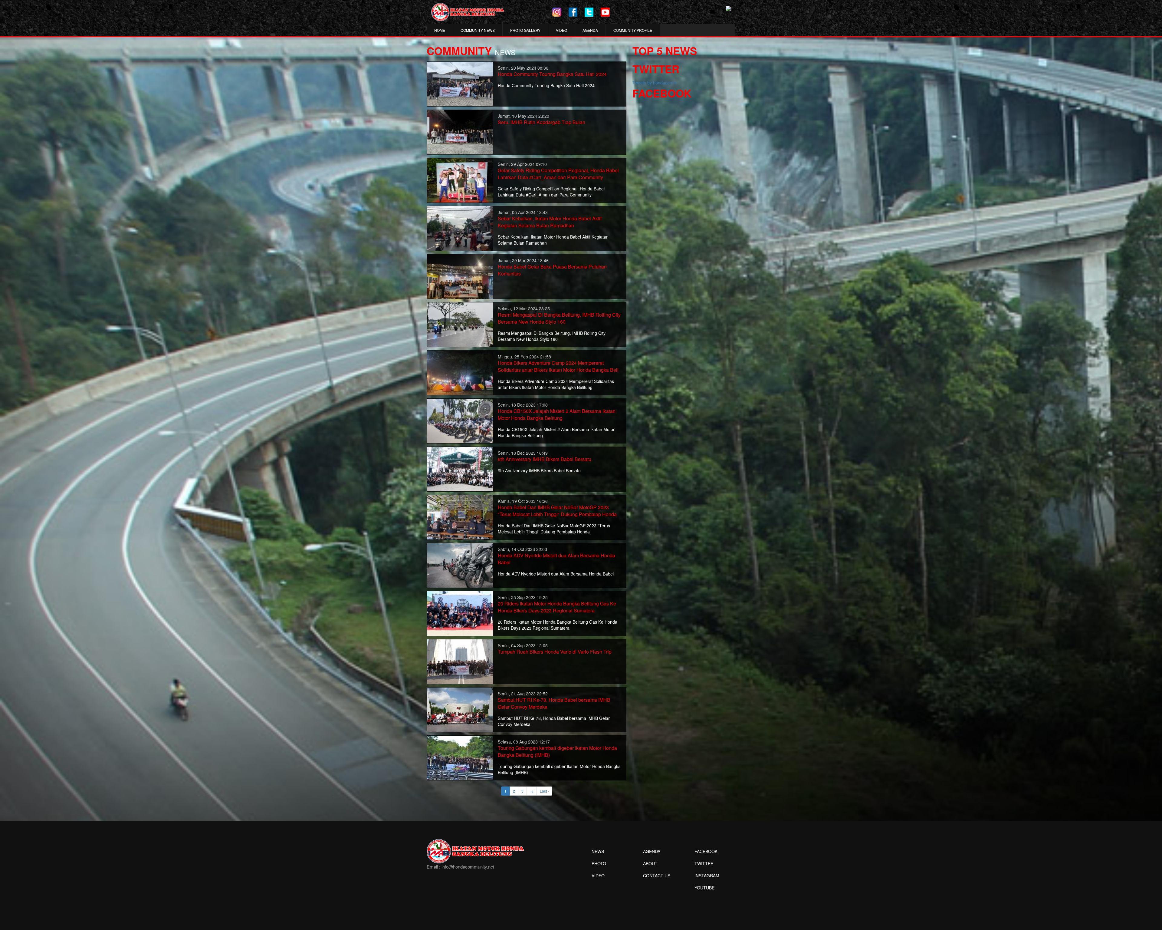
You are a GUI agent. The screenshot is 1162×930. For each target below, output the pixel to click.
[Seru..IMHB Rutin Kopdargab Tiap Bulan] (460, 131)
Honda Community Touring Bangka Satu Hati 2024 (552, 74)
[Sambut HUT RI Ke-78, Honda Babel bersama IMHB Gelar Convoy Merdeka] (460, 709)
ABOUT (650, 863)
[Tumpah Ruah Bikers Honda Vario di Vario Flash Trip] (460, 661)
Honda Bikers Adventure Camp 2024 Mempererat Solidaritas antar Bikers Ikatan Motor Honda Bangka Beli (558, 366)
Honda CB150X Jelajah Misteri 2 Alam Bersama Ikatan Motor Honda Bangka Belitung (556, 414)
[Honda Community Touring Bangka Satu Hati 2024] (460, 83)
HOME (439, 30)
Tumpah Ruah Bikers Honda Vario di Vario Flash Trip (555, 651)
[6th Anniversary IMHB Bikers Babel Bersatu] (460, 468)
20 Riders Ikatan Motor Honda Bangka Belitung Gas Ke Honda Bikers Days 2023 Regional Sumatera (557, 607)
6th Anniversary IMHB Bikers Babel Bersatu (544, 459)
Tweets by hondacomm (654, 83)
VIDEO (561, 30)
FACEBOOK (705, 851)
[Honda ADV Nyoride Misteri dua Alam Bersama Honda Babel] (460, 565)
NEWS (598, 851)
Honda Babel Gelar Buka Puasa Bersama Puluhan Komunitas (552, 270)
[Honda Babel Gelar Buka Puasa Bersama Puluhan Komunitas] (460, 276)
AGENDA (590, 30)
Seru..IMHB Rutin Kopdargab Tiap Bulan (541, 122)
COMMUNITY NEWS (478, 30)
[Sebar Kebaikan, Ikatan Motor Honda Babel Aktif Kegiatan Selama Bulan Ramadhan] (460, 228)
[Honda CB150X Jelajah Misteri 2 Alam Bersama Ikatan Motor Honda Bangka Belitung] (460, 420)
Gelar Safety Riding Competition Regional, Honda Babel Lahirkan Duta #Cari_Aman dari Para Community (558, 174)
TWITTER (704, 863)
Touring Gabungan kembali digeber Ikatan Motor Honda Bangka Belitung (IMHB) (557, 751)
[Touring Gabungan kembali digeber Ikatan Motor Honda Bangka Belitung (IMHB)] (460, 757)
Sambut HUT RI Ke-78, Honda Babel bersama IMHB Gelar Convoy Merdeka (554, 703)
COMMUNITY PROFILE (632, 30)
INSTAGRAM (706, 875)
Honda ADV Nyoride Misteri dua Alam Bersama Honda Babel (556, 559)
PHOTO (599, 863)
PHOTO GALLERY (525, 30)
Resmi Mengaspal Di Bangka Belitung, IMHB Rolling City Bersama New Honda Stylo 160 (559, 318)
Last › (544, 790)
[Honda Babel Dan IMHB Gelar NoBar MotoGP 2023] (460, 516)
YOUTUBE (704, 888)
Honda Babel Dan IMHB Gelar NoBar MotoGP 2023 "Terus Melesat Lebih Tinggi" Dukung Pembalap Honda (557, 511)
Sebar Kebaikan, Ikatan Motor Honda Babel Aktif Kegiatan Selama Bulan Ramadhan (550, 222)
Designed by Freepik (704, 897)
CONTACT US (656, 875)
